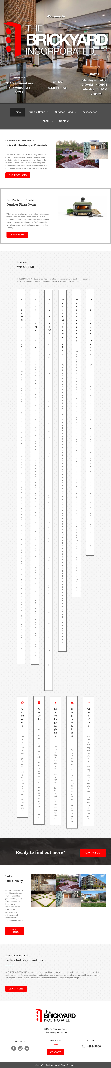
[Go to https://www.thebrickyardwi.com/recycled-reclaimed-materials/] (35, 477)
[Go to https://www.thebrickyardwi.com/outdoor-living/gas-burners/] (22, 756)
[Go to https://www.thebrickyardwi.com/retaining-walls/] (49, 490)
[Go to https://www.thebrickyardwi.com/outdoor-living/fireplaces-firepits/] (72, 762)
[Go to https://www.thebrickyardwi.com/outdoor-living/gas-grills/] (39, 760)
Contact (64, 121)
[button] (48, 112)
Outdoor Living (64, 112)
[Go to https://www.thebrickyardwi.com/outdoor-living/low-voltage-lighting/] (55, 760)
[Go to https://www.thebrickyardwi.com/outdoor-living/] (76, 443)
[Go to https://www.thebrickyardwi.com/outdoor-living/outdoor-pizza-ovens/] (90, 422)
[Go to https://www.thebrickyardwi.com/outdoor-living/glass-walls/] (88, 761)
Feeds (55, 1044)
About (46, 121)
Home (17, 112)
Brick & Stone (37, 112)
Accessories (89, 112)
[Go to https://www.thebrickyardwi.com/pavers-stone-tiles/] (62, 470)
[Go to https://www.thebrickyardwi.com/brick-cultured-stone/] (21, 477)
